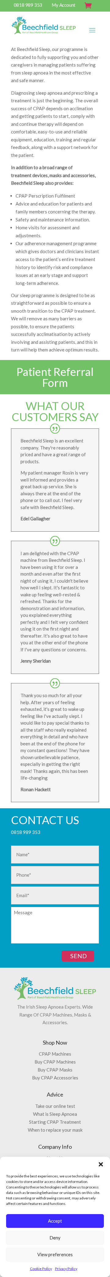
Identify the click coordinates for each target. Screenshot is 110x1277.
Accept (55, 1221)
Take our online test (55, 1106)
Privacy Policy (66, 1268)
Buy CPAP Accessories (55, 1077)
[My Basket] (90, 6)
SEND (78, 955)
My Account (63, 5)
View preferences (55, 1254)
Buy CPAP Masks (55, 1069)
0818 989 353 (28, 5)
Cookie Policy (41, 1268)
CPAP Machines (55, 1054)
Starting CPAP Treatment (55, 1122)
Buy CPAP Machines (55, 1061)
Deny (55, 1237)
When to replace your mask (55, 1130)
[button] (101, 1164)
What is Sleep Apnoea (55, 1114)
